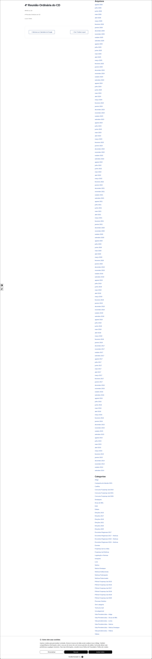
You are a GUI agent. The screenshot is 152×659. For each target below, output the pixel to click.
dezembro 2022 (100, 149)
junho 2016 (98, 405)
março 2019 (98, 296)
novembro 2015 (100, 428)
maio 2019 (98, 290)
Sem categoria (99, 604)
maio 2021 (98, 211)
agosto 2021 (99, 201)
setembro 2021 (99, 198)
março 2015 (98, 451)
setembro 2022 (99, 159)
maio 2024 (98, 93)
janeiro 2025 (99, 67)
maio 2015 (98, 444)
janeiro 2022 (99, 185)
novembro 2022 (100, 152)
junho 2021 (98, 208)
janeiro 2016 (99, 421)
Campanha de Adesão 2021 (103, 483)
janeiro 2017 (99, 382)
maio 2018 (98, 329)
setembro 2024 (99, 80)
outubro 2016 (99, 392)
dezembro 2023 (100, 109)
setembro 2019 (99, 277)
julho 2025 (98, 47)
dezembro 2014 (100, 460)
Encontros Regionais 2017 (103, 532)
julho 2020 (98, 244)
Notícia (97, 565)
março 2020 (98, 257)
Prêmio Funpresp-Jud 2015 (103, 581)
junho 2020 (98, 247)
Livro (96, 562)
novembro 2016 (100, 388)
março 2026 (98, 21)
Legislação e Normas (101, 555)
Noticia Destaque (100, 568)
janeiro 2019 (99, 303)
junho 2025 (98, 50)
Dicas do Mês (99, 503)
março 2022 (98, 178)
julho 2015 (98, 441)
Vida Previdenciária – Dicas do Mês (106, 617)
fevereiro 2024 (99, 103)
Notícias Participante (101, 575)
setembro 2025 (99, 40)
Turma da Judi (99, 608)
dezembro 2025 (100, 31)
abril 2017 (98, 372)
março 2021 (98, 218)
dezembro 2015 (100, 424)
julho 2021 (98, 204)
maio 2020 (98, 250)
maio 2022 (98, 172)
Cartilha (97, 486)
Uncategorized (99, 611)
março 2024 (98, 99)
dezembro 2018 (100, 306)
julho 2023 (98, 126)
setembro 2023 (99, 119)
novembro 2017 (100, 349)
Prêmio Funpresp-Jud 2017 (103, 588)
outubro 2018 (99, 313)
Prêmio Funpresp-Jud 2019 (103, 594)
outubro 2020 (99, 234)
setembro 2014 (99, 470)
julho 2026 (98, 8)
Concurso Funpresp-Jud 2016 (104, 489)
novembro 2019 (100, 270)
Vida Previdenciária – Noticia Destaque (107, 627)
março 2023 (98, 139)
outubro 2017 (99, 352)
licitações (98, 558)
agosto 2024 (99, 83)
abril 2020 (98, 254)
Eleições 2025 (99, 529)
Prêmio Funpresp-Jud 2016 (103, 585)
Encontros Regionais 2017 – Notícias (106, 535)
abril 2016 (98, 411)
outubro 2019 (99, 273)
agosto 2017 (99, 359)
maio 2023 (98, 132)
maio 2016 (98, 408)
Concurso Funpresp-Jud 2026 (104, 496)
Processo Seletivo (100, 601)
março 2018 (98, 336)
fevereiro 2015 (99, 454)
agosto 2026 (99, 4)
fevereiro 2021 (99, 221)
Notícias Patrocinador (101, 578)
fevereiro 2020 (99, 260)
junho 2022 (98, 168)
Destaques (98, 499)
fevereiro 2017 (99, 378)
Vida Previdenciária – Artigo (103, 614)
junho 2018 (98, 326)
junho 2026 (98, 11)
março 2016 (98, 414)
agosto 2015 (99, 438)
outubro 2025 (99, 37)
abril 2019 (98, 293)
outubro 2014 (99, 467)
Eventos (97, 545)
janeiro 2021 (99, 224)
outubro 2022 (99, 155)
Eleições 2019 (99, 519)
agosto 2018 (99, 319)
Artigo (97, 480)
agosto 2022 (99, 162)
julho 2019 (98, 283)
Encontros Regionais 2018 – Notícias (106, 539)
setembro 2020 (99, 237)
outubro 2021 (99, 195)
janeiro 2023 (99, 145)
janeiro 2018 (99, 342)
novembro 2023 (100, 113)
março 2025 (98, 60)
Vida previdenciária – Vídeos (104, 631)
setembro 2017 (99, 355)
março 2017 (98, 375)
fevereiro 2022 (99, 182)
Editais (97, 509)
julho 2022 (98, 165)
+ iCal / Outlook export (79, 32)
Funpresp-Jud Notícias (102, 552)
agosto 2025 (99, 44)
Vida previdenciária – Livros (103, 621)
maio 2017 (98, 369)
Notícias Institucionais (101, 572)
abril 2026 (98, 18)
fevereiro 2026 (99, 24)
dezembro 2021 (100, 188)
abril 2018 (98, 333)
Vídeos (97, 634)
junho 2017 (98, 365)
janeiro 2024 (99, 106)
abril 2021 (98, 214)
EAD (96, 506)
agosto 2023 (99, 123)
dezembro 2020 (100, 228)
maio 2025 (98, 54)
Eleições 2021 (99, 522)
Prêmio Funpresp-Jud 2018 (103, 591)
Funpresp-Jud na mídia (102, 549)
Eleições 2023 (99, 526)
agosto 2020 (99, 241)
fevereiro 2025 (99, 63)
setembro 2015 (99, 434)
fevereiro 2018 (99, 339)
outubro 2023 (99, 116)
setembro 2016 (99, 395)
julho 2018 (98, 323)
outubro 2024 (99, 77)
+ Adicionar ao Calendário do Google (41, 32)
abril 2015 (98, 447)
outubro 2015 (99, 431)
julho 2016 (98, 401)
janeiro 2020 (99, 264)
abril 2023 (98, 136)
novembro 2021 (100, 191)
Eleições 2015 (99, 512)
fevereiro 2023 (99, 142)
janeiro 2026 (99, 27)
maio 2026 (98, 14)
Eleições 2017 (99, 516)
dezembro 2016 (100, 385)
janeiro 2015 (99, 457)
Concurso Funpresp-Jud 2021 (104, 493)
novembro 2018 (100, 309)
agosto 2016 (99, 398)
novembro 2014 (100, 464)
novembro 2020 (100, 231)
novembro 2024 (100, 73)
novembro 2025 (100, 34)
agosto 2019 (99, 280)
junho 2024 (98, 90)
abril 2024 (98, 96)
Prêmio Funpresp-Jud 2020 (103, 598)
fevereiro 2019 (99, 300)
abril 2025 (98, 57)
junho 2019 (98, 287)
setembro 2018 (99, 316)
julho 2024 (98, 86)
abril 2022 (98, 175)
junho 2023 (98, 129)
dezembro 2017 (100, 346)
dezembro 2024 (100, 70)
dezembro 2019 (100, 267)
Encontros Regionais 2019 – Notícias (106, 542)
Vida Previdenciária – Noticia (104, 624)
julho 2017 (98, 362)
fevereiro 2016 (99, 418)
